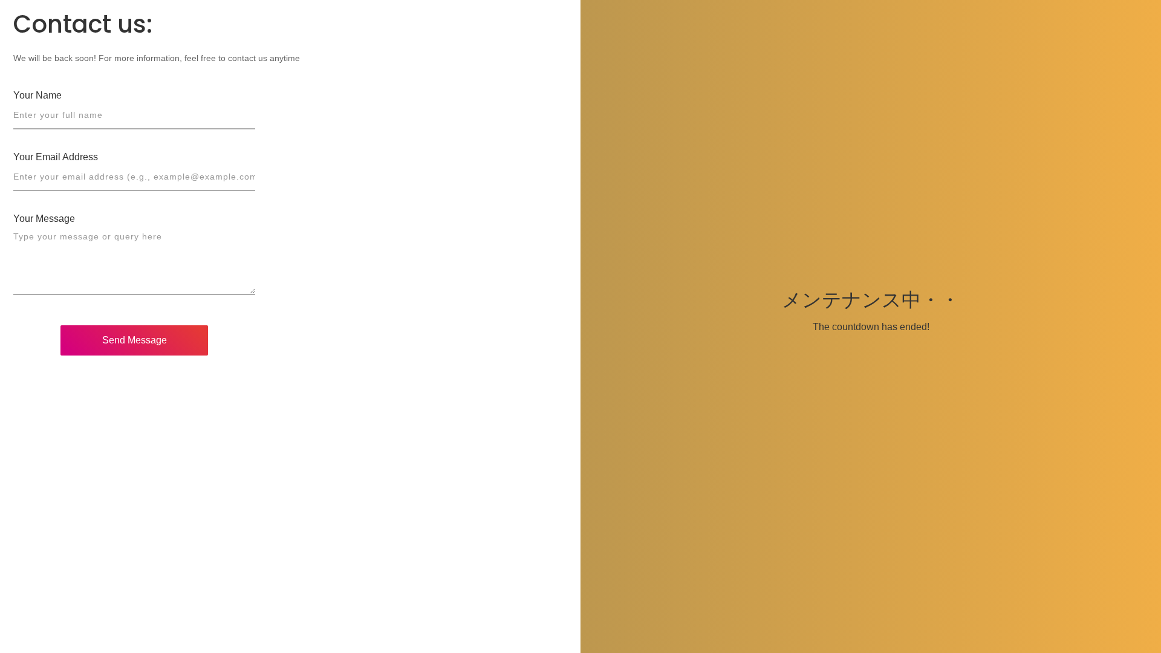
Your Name (37, 95)
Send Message (134, 340)
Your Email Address (55, 157)
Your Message (44, 218)
